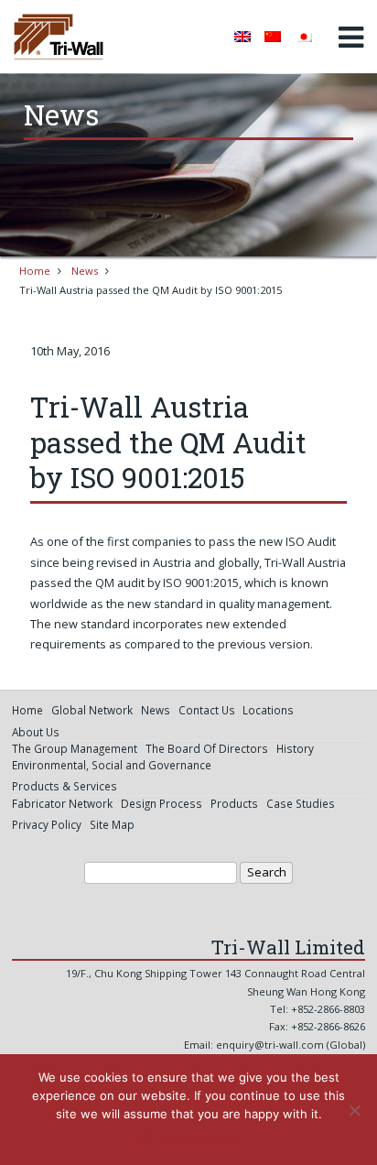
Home (34, 271)
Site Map (112, 824)
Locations (268, 709)
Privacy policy (201, 1137)
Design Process (161, 803)
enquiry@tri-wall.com (270, 1044)
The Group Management (74, 748)
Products (234, 803)
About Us (35, 731)
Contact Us (206, 709)
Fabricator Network (62, 803)
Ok (146, 1137)
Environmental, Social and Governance (111, 764)
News (84, 271)
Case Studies (300, 803)
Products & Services (64, 785)
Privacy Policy (46, 824)
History (295, 748)
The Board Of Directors (206, 748)
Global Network (92, 709)
